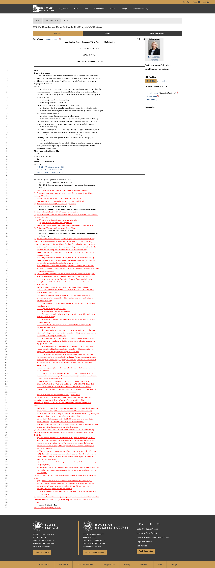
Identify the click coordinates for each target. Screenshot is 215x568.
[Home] (43, 8)
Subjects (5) (153, 100)
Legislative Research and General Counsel (153, 537)
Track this (151, 81)
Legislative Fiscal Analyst (147, 533)
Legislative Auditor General (147, 529)
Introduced (154, 93)
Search (185, 2)
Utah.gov (174, 565)
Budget (124, 9)
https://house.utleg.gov (92, 546)
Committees (99, 9)
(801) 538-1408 (48, 543)
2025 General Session (52, 20)
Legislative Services (144, 541)
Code (86, 9)
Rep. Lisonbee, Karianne (154, 58)
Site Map (127, 565)
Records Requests (43, 565)
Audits (112, 9)
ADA (160, 565)
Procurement (63, 565)
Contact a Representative (95, 552)
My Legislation (162, 81)
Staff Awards (142, 546)
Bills (76, 9)
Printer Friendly (52, 39)
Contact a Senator (42, 552)
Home (37, 20)
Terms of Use (144, 565)
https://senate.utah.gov (41, 546)
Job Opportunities (108, 565)
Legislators (63, 9)
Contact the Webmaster (85, 565)
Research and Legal (141, 9)
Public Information (146, 551)
